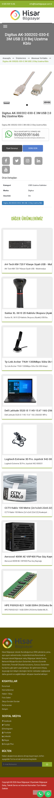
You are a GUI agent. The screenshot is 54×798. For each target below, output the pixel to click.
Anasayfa (7, 58)
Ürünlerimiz (21, 58)
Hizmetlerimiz (8, 690)
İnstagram (8, 729)
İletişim (5, 709)
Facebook (7, 721)
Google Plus (9, 744)
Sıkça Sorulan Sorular (11, 701)
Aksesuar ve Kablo (39, 58)
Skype (6, 740)
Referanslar (7, 705)
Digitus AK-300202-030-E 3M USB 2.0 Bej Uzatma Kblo (22, 203)
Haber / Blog (7, 694)
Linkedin (7, 736)
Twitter (7, 725)
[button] (5, 26)
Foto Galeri (6, 698)
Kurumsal (6, 686)
